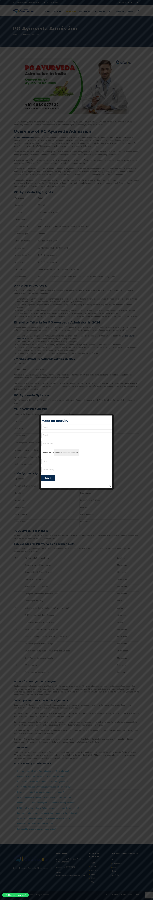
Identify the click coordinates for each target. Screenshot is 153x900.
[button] (15, 895)
